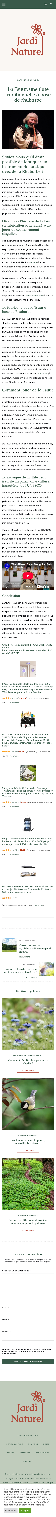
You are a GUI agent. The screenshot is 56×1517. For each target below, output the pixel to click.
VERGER (11, 1452)
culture (33, 262)
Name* (5, 1308)
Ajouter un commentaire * (16, 1271)
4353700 (16, 802)
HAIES (46, 1444)
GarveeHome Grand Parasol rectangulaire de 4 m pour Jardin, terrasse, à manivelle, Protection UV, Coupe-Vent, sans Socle (28, 889)
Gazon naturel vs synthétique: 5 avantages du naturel (35, 948)
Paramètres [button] (10, 1510)
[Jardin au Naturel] (28, 39)
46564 (15, 751)
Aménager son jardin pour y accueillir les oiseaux (28, 1142)
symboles (42, 373)
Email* (5, 1319)
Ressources (42, 1452)
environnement (34, 295)
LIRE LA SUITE (28, 1070)
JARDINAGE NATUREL (28, 80)
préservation (30, 518)
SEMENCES (38, 1055)
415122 (15, 698)
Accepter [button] (25, 1510)
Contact (28, 1461)
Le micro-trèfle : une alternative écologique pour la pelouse (28, 1222)
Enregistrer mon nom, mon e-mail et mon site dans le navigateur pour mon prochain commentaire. (26, 1351)
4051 (14, 898)
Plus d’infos (14, 703)
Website (6, 1331)
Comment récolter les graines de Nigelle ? (28, 1062)
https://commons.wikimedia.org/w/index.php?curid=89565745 (27, 652)
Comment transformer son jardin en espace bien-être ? (20, 970)
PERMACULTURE (14, 1444)
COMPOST (33, 1444)
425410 (15, 850)
